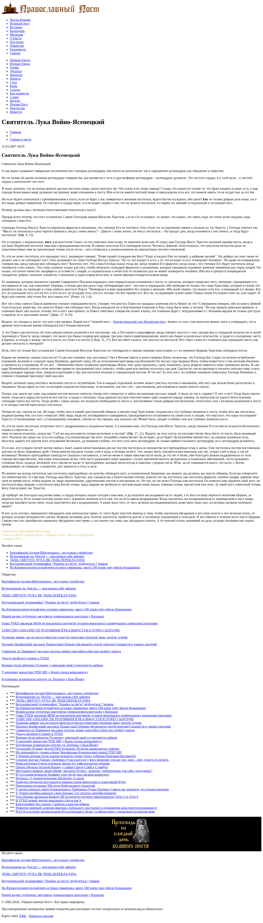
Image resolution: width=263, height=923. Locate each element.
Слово (14, 97)
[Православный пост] (50, 13)
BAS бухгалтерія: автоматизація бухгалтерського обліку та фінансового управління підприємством (85, 811)
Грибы (14, 67)
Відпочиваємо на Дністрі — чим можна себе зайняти (47, 556)
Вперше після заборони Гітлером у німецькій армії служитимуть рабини (52, 665)
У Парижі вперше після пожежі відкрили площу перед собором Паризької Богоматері (76, 756)
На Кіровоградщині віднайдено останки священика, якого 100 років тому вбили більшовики (75, 567)
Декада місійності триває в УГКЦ (25, 658)
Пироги (15, 78)
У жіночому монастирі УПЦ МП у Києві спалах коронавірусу (45, 672)
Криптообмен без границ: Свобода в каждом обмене (52, 804)
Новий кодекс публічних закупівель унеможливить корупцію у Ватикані (53, 616)
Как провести (19, 93)
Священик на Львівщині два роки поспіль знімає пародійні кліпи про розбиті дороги (61, 651)
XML (22, 916)
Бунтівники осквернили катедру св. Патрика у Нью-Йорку (43, 679)
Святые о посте (20, 139)
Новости (16, 112)
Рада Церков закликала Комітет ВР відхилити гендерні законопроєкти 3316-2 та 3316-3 (77, 796)
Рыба (13, 86)
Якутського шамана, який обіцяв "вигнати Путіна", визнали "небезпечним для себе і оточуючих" (84, 771)
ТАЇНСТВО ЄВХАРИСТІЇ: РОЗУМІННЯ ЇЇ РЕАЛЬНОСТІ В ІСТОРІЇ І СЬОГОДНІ (61, 630)
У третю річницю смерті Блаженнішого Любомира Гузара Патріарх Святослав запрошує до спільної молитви (92, 789)
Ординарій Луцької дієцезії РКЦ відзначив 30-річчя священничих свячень (67, 748)
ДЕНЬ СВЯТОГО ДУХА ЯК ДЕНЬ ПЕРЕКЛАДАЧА (47, 560)
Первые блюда (20, 60)
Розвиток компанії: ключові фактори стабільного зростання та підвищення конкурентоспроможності (86, 808)
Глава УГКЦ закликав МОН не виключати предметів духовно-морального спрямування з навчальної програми (80, 623)
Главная (15, 132)
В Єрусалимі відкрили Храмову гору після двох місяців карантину (62, 774)
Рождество (17, 108)
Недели (15, 101)
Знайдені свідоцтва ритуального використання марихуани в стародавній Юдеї (71, 782)
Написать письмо (41, 916)
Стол (13, 82)
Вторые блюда (20, 64)
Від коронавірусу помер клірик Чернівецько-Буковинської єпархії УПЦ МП (69, 752)
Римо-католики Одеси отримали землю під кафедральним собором (63, 763)
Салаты (15, 89)
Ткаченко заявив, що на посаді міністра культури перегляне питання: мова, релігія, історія (64, 637)
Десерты (16, 71)
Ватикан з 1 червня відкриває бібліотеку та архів (50, 778)
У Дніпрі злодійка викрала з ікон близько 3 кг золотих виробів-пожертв (66, 793)
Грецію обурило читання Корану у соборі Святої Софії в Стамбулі (62, 767)
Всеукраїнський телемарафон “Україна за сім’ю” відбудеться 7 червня (58, 563)
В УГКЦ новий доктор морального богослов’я (48, 800)
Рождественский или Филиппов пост (139, 321)
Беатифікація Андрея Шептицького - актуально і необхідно (51, 552)
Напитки (16, 75)
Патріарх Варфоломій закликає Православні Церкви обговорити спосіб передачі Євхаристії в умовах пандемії (79, 644)
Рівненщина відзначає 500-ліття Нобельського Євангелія (55, 785)
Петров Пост (19, 104)
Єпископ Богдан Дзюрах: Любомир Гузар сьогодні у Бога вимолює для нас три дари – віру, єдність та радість (92, 759)
